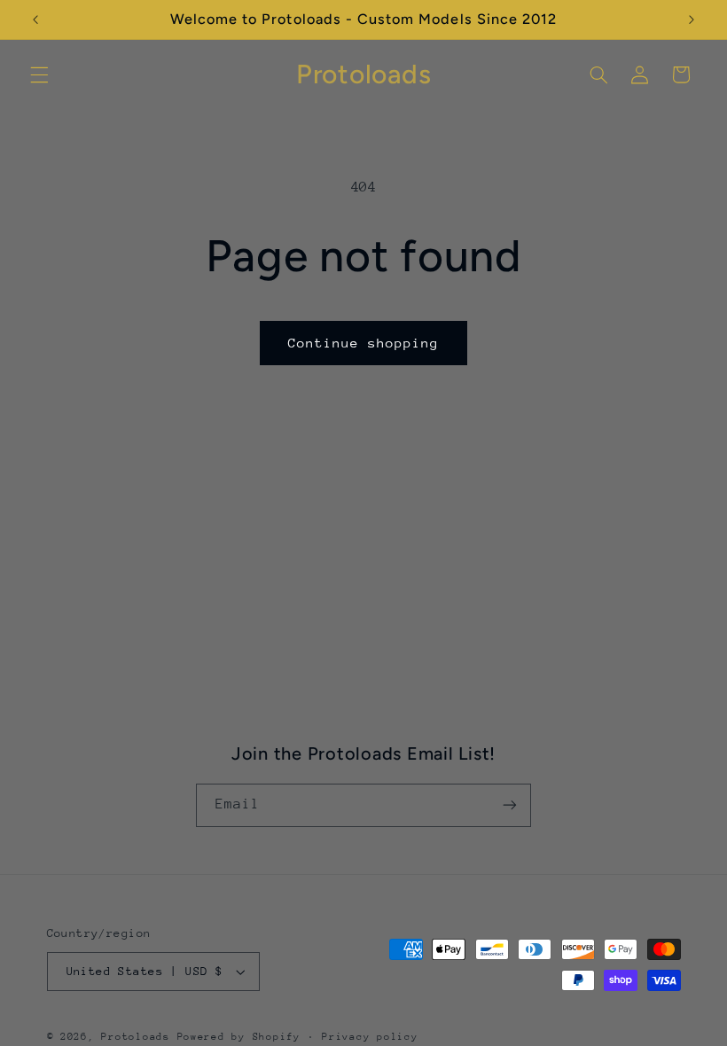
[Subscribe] (509, 805)
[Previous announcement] (35, 19)
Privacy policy (370, 1036)
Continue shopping (364, 342)
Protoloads (135, 1036)
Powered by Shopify (239, 1036)
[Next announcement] (691, 19)
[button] (39, 74)
